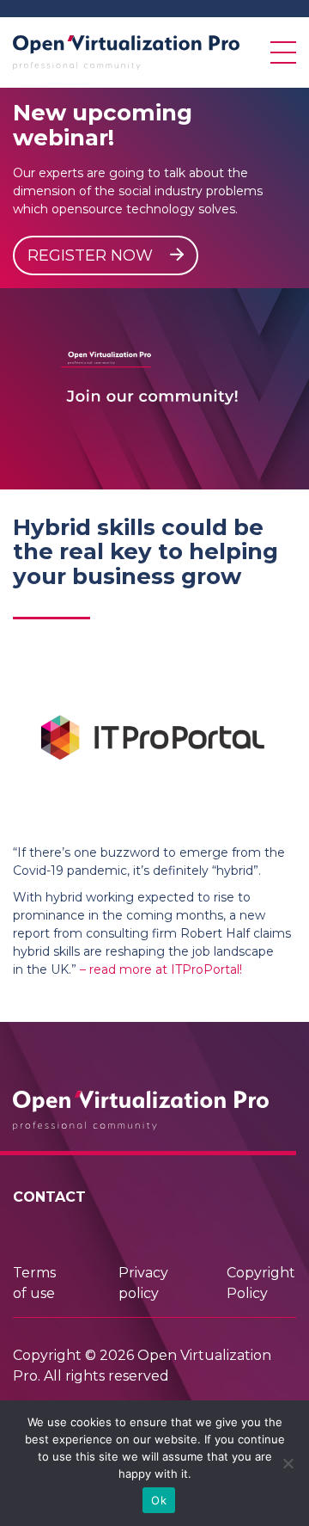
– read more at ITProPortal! (161, 969)
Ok (159, 1500)
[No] (287, 1463)
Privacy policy (143, 1282)
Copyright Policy (261, 1282)
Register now (92, 255)
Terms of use (34, 1282)
